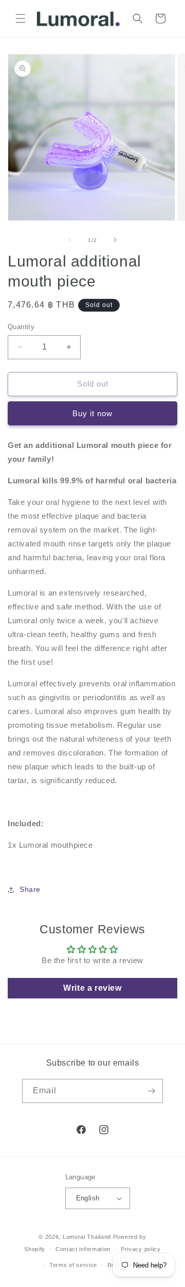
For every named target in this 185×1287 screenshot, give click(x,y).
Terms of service (73, 1265)
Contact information (82, 1249)
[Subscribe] (151, 1091)
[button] (20, 18)
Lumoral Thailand (87, 1237)
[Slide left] (70, 240)
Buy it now (92, 413)
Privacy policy (141, 1249)
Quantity (21, 327)
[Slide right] (115, 240)
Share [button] (30, 889)
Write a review (92, 988)
